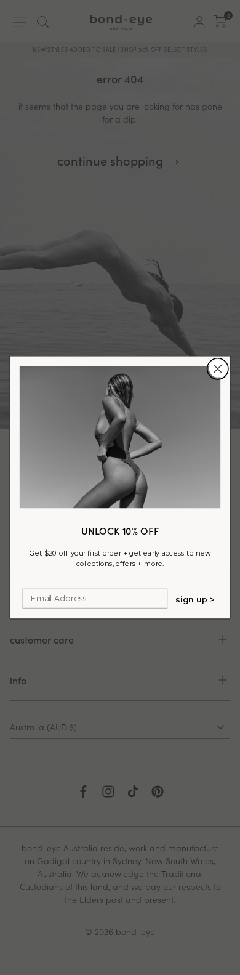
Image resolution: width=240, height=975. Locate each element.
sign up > (195, 599)
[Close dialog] (217, 369)
